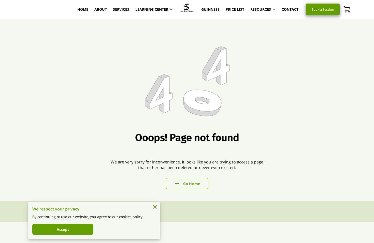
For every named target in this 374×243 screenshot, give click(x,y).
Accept (63, 229)
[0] (347, 9)
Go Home (191, 183)
